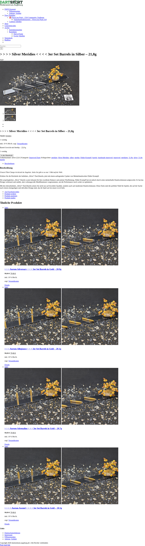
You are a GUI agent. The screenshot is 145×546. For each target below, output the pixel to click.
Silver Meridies (63, 158)
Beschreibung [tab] (9, 163)
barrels (94, 158)
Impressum (8, 535)
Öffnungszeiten (10, 537)
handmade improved (105, 158)
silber (72, 158)
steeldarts (124, 158)
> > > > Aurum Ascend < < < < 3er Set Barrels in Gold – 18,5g (33, 508)
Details (7, 285)
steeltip (77, 158)
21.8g (131, 158)
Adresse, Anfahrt (11, 539)
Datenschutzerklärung (12, 533)
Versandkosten (22, 144)
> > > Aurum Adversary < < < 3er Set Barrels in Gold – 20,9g (33, 269)
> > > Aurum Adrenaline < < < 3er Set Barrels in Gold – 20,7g (33, 428)
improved (117, 158)
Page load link (5, 545)
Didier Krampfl (85, 158)
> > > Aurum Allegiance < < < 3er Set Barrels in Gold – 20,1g (33, 349)
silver (135, 158)
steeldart (54, 158)
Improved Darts (34, 158)
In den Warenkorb (6, 155)
